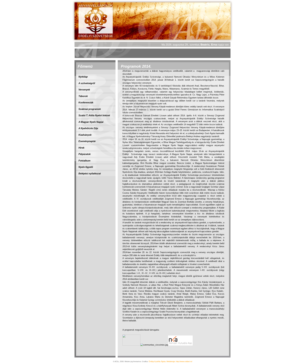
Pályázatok (84, 154)
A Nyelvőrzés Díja (88, 128)
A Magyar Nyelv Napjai (90, 122)
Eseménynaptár (87, 141)
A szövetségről (86, 83)
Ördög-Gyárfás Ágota (157, 361)
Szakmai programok (89, 109)
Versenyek (84, 89)
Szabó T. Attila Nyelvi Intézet (94, 115)
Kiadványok (85, 135)
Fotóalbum (84, 160)
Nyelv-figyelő (85, 167)
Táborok (83, 96)
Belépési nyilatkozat (89, 173)
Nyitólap (83, 76)
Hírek (81, 147)
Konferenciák (85, 102)
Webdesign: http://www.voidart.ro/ (179, 361)
